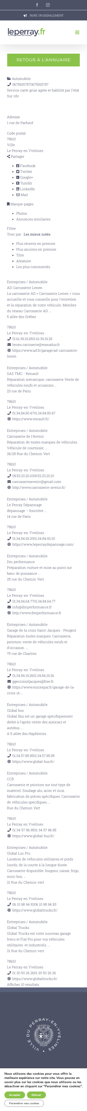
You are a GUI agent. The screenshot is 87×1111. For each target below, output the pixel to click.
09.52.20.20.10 (43, 475)
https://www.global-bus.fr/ (33, 761)
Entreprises (16, 281)
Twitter (25, 171)
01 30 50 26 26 (45, 972)
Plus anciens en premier (36, 249)
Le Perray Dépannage (24, 504)
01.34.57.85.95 (44, 755)
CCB (10, 779)
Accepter (14, 1095)
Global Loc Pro (18, 853)
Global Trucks (18, 927)
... (50, 310)
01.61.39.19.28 (42, 338)
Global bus (15, 710)
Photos (21, 213)
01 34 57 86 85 (45, 830)
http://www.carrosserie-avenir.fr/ (39, 487)
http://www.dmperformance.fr (36, 612)
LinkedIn (27, 189)
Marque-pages (21, 204)
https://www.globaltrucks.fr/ (35, 910)
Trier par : (28, 234)
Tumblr (25, 183)
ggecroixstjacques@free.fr (33, 681)
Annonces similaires (33, 219)
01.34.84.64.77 (44, 601)
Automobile (21, 78)
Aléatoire (23, 261)
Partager (17, 156)
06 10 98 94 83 (45, 904)
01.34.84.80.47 (44, 413)
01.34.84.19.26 (43, 675)
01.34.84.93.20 (44, 538)
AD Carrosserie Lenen (24, 287)
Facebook (27, 165)
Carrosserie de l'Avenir (25, 436)
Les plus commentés (33, 266)
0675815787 (39, 84)
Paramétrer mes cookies (24, 1103)
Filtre (11, 228)
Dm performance (21, 561)
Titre (20, 255)
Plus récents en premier (35, 243)
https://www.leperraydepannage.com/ (43, 544)
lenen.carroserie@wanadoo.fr (36, 344)
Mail (24, 194)
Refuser (36, 1095)
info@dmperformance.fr (32, 607)
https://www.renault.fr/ (30, 418)
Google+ (26, 177)
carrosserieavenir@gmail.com (36, 481)
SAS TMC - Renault (23, 373)
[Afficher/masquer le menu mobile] (77, 32)
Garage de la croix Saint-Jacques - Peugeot (41, 630)
